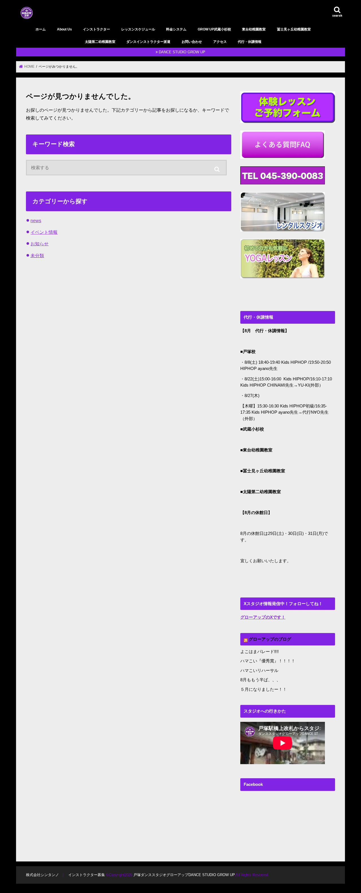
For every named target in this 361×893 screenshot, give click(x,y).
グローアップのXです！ (262, 617)
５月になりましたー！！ (263, 689)
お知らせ (39, 243)
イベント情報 (44, 232)
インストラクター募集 (86, 875)
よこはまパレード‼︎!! (259, 651)
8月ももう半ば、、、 (260, 680)
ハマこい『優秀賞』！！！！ (267, 661)
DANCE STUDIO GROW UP (182, 52)
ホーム (41, 29)
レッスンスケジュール (138, 29)
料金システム (176, 29)
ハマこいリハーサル (259, 670)
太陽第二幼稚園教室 (100, 42)
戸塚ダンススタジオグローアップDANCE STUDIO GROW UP (183, 875)
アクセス (220, 42)
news (35, 220)
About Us (64, 29)
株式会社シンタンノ (42, 875)
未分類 (37, 255)
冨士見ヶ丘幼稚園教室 (294, 29)
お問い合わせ (192, 42)
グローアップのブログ (270, 639)
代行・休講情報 (249, 42)
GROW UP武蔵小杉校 (214, 29)
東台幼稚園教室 (254, 29)
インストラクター (96, 29)
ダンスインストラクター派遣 (148, 42)
